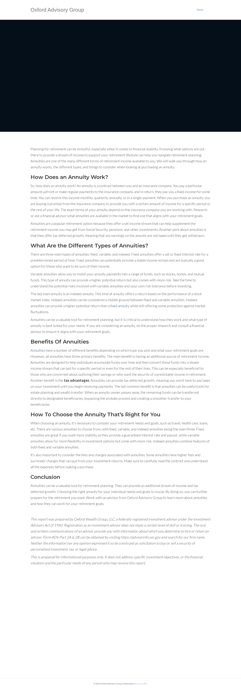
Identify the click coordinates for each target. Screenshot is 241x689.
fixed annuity (119, 306)
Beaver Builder (140, 683)
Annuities (38, 350)
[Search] (208, 10)
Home (200, 9)
